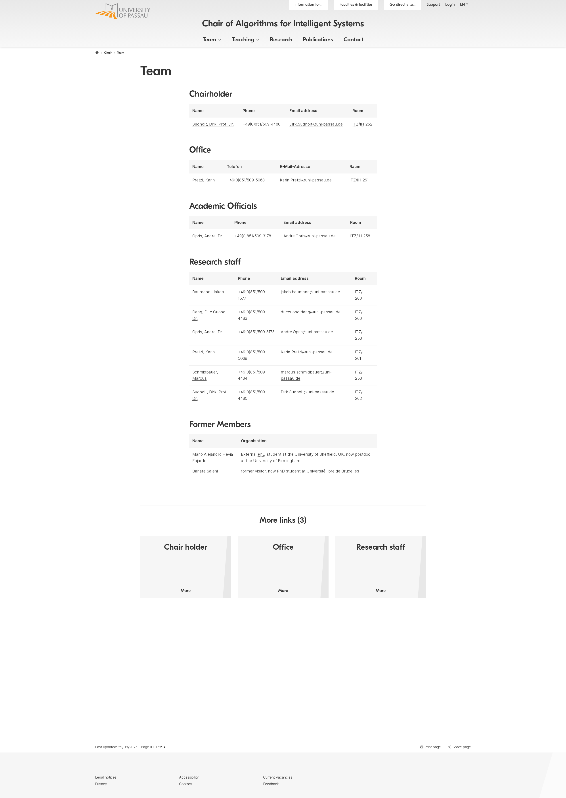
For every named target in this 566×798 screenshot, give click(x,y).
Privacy (101, 784)
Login (450, 5)
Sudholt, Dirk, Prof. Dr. (213, 124)
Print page (433, 747)
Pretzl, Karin (203, 180)
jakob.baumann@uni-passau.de (310, 291)
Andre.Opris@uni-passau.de (309, 236)
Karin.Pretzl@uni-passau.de (306, 180)
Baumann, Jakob (208, 291)
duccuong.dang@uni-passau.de (310, 312)
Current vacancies (277, 777)
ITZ (355, 124)
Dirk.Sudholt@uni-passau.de (316, 124)
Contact (353, 40)
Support (433, 5)
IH (362, 124)
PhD (262, 454)
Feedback (271, 784)
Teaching (243, 40)
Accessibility (189, 777)
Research (281, 40)
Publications (318, 40)
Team (209, 40)
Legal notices (106, 777)
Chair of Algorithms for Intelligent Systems (283, 24)
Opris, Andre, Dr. (207, 236)
